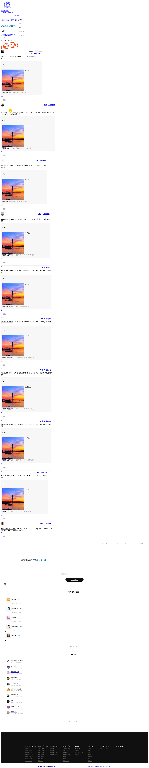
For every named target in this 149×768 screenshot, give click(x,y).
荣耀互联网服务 (104, 748)
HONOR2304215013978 (8, 219)
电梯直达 (31, 51)
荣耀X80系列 (66, 750)
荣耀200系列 (41, 756)
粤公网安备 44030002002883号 (95, 766)
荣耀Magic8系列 (29, 750)
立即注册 (10, 12)
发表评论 (64, 574)
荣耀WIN (52, 748)
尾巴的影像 (4, 112)
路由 (89, 759)
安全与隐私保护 (79, 752)
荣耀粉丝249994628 (7, 270)
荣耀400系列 (41, 752)
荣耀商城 (7, 4)
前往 (40, 51)
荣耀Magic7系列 (29, 756)
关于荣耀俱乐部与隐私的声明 (54, 764)
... (129, 543)
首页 (20, 19)
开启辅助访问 (5, 11)
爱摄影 (17, 20)
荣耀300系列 (41, 754)
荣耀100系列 (41, 759)
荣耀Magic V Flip (29, 763)
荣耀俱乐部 (7, 7)
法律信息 (69, 764)
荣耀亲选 (7, 6)
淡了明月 (28, 70)
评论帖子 (74, 580)
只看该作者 (36, 53)
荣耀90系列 (40, 763)
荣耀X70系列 (66, 763)
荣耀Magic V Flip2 (29, 754)
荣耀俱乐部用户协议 (43, 764)
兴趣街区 (11, 20)
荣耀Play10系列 (66, 754)
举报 (4, 100)
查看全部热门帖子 (74, 721)
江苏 (26, 92)
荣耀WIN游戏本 (54, 754)
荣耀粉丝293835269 (7, 165)
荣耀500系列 (41, 750)
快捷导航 (16, 15)
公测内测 (77, 750)
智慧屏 (89, 754)
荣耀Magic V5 (28, 752)
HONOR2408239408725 (8, 529)
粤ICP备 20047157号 (106, 766)
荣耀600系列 (41, 748)
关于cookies (64, 764)
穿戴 (89, 752)
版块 (5, 20)
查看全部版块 (73, 646)
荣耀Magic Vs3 (28, 761)
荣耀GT (64, 759)
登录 (4, 12)
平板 (89, 750)
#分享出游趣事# (9, 26)
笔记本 (89, 748)
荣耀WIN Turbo (53, 752)
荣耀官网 (7, 2)
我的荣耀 (77, 754)
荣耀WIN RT (53, 750)
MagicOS (77, 748)
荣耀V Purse (66, 761)
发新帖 (141, 543)
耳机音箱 (90, 756)
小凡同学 (3, 56)
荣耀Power (65, 752)
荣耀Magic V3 (28, 759)
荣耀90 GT (40, 761)
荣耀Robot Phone (67, 748)
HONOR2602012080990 (8, 475)
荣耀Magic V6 (28, 748)
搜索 (2, 40)
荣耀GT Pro (65, 756)
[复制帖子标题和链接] (8, 34)
